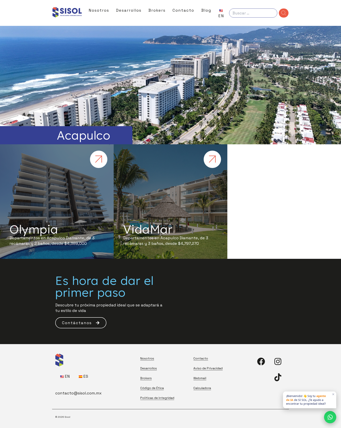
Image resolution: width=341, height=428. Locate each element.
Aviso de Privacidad (208, 368)
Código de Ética (152, 388)
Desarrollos (128, 10)
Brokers (157, 10)
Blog (206, 10)
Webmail (199, 378)
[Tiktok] (278, 377)
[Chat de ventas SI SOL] (330, 417)
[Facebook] (261, 361)
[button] (80, 322)
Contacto (183, 10)
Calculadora (202, 388)
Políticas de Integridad (157, 398)
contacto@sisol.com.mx (78, 393)
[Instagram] (278, 361)
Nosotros (99, 10)
